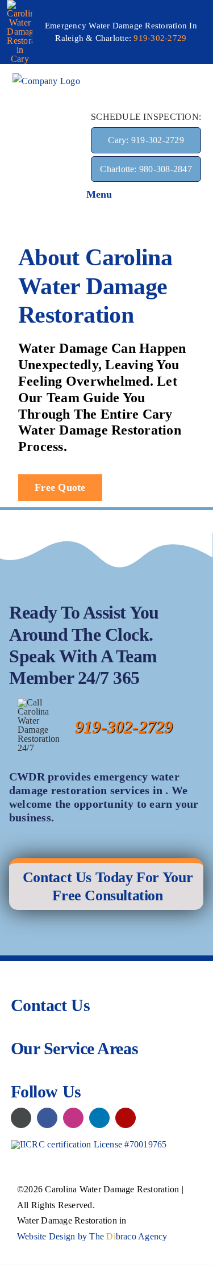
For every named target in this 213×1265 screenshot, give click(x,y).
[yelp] (125, 1118)
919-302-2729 (159, 38)
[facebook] (47, 1118)
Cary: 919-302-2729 (145, 140)
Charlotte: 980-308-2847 (146, 169)
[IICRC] (89, 1144)
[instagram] (73, 1118)
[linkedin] (99, 1118)
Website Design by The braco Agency (92, 1236)
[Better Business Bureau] (21, 1118)
